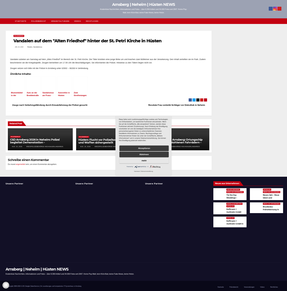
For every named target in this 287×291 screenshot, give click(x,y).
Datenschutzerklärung (147, 171)
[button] (280, 21)
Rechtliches (92, 21)
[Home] (9, 21)
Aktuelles (267, 189)
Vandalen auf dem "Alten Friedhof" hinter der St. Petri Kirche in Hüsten (87, 40)
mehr (144, 160)
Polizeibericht (38, 21)
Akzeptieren (144, 148)
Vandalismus (37, 47)
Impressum (137, 171)
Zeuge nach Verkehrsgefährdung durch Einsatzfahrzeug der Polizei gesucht (49, 105)
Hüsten (29, 47)
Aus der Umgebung (233, 189)
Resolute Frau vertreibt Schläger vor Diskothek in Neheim (176, 105)
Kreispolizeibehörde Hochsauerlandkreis (44, 146)
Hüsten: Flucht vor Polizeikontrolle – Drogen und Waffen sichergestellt (107, 141)
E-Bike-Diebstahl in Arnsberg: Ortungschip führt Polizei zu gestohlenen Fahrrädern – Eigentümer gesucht (174, 142)
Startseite (20, 21)
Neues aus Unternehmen (235, 192)
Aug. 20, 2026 (17, 146)
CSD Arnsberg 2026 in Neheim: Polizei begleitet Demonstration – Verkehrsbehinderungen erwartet (35, 142)
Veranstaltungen (60, 21)
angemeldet (20, 164)
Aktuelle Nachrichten (234, 203)
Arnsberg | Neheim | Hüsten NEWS (143, 4)
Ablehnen (144, 154)
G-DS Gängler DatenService (30, 286)
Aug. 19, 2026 (85, 146)
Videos (77, 21)
